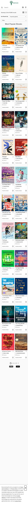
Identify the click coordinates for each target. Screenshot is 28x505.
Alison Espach (19, 214)
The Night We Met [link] (19, 268)
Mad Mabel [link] (18, 156)
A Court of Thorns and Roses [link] (7, 351)
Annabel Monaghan (7, 214)
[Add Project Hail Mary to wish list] (13, 107)
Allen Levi (18, 75)
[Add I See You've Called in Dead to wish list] (26, 302)
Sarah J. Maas (6, 353)
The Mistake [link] (18, 184)
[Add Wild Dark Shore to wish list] (26, 358)
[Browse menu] (25, 7)
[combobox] (11, 7)
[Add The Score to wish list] (13, 246)
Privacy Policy (14, 489)
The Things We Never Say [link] (20, 323)
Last (18, 366)
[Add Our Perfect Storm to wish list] (13, 191)
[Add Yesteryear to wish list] (13, 52)
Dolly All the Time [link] (6, 212)
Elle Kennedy (19, 130)
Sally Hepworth (19, 158)
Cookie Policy (18, 501)
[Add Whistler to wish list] (13, 80)
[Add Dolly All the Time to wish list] (13, 219)
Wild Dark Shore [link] (19, 351)
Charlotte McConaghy (21, 353)
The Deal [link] (17, 129)
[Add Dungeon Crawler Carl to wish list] (13, 135)
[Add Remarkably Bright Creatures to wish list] (26, 246)
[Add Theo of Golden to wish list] (26, 80)
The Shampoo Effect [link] (7, 295)
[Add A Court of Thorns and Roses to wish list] (13, 358)
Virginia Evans (19, 102)
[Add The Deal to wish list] (26, 135)
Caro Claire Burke (6, 47)
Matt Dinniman (6, 130)
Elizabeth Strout (20, 325)
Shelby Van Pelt (20, 241)
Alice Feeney (5, 325)
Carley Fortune (6, 186)
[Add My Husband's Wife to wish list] (13, 330)
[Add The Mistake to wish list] (26, 191)
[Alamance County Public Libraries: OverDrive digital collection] (14, 3)
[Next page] (18, 363)
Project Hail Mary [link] (6, 101)
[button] (23, 13)
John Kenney (19, 297)
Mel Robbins (5, 269)
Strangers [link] (4, 156)
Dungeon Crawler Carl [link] (7, 129)
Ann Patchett (5, 75)
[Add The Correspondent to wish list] (26, 107)
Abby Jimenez (19, 269)
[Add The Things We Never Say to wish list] (26, 330)
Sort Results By (4, 16)
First (11, 366)
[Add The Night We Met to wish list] (26, 274)
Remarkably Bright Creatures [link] (20, 240)
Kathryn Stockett (20, 47)
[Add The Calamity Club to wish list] (26, 52)
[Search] (2, 7)
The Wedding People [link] (20, 212)
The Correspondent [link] (19, 101)
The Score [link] (4, 240)
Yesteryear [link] (4, 45)
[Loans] (23, 7)
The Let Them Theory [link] (7, 268)
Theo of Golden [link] (19, 73)
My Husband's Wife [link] (6, 323)
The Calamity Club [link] (19, 45)
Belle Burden (5, 158)
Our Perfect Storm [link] (6, 184)
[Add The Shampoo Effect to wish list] (13, 302)
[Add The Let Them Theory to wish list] (13, 274)
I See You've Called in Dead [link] (20, 295)
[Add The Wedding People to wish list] (26, 219)
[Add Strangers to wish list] (13, 163)
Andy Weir (5, 102)
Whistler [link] (4, 73)
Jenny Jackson (6, 297)
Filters (3, 20)
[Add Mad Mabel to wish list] (26, 163)
